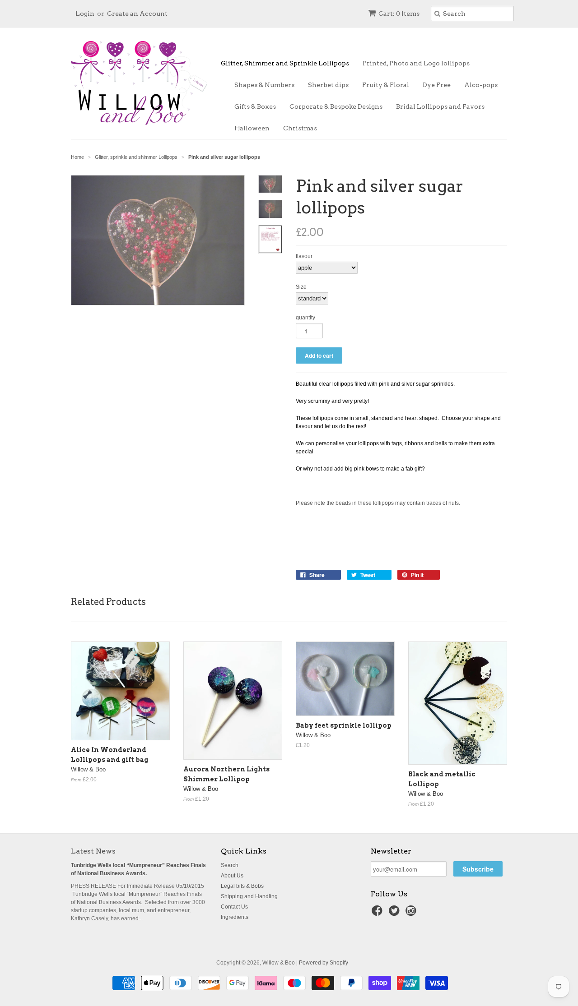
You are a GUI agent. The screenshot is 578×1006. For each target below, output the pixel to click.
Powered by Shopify (323, 963)
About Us (232, 875)
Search (229, 865)
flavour (304, 256)
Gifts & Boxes (255, 106)
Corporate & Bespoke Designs (335, 106)
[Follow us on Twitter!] (395, 913)
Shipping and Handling (249, 896)
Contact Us (234, 907)
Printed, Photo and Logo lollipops (416, 63)
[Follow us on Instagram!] (412, 913)
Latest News (93, 851)
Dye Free (437, 84)
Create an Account (137, 13)
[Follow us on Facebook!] (378, 913)
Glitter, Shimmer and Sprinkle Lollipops (285, 63)
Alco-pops (481, 84)
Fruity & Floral (385, 84)
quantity (305, 317)
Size (301, 287)
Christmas (300, 128)
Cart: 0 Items (399, 13)
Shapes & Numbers (264, 84)
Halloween (252, 128)
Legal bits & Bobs (242, 886)
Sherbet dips (328, 84)
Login (84, 13)
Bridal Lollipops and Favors (440, 106)
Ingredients (234, 917)
